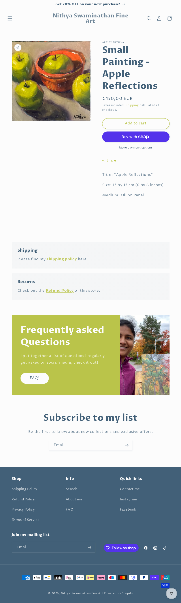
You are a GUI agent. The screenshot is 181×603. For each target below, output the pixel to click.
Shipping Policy (24, 489)
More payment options (136, 148)
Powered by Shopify (118, 593)
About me (74, 499)
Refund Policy (23, 499)
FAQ (70, 509)
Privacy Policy (23, 509)
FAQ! (34, 378)
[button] (10, 18)
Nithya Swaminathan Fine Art (82, 593)
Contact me (130, 489)
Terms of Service (26, 520)
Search (71, 489)
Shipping (132, 105)
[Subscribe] (127, 445)
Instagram (128, 499)
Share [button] (111, 160)
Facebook (128, 509)
